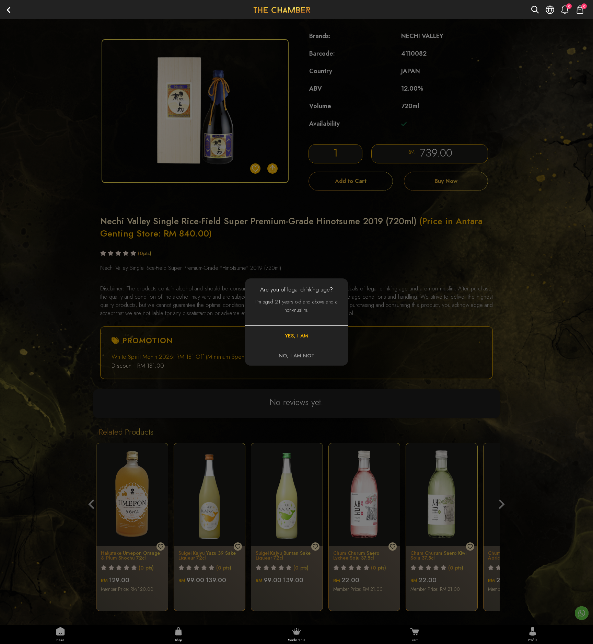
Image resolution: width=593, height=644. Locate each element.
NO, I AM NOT (296, 355)
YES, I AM (296, 336)
